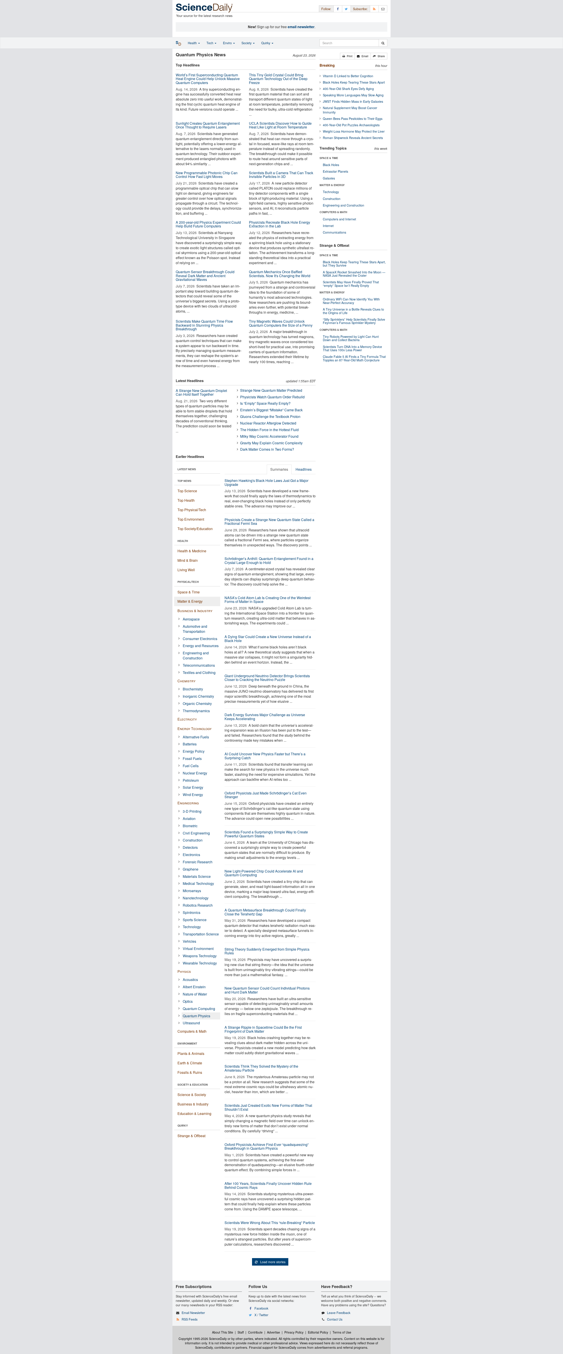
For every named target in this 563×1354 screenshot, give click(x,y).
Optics (188, 1001)
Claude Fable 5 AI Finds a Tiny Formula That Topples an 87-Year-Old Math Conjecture (354, 358)
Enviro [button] (228, 43)
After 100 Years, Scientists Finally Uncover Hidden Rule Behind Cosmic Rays (268, 1185)
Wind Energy (193, 794)
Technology (192, 926)
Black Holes (331, 165)
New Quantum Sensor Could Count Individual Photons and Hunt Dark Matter (267, 990)
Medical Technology (198, 883)
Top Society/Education (195, 528)
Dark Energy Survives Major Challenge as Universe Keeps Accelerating (265, 716)
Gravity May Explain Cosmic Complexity (271, 442)
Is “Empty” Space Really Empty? (265, 403)
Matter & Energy (190, 601)
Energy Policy (194, 751)
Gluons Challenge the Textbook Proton (270, 416)
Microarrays (192, 890)
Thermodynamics (196, 710)
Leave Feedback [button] (338, 1312)
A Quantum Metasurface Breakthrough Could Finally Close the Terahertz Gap (265, 912)
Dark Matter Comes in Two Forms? (267, 449)
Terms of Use (342, 1332)
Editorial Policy (318, 1332)
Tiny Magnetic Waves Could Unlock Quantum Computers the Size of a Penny (281, 323)
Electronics (191, 854)
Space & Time (188, 592)
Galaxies (329, 178)
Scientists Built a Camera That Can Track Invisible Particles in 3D (281, 174)
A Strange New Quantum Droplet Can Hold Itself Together (201, 392)
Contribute (255, 1332)
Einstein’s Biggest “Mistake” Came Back (271, 409)
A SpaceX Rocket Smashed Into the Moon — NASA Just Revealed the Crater (354, 274)
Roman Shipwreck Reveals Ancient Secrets (353, 137)
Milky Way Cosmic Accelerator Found (269, 436)
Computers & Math (192, 1031)
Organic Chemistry (197, 703)
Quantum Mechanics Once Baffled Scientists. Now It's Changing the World (279, 273)
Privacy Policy (293, 1332)
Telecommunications (199, 665)
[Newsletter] (382, 8)
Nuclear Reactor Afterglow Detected (268, 423)
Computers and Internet (339, 219)
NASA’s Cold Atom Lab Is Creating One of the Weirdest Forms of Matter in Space (268, 599)
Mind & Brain (187, 560)
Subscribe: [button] (360, 9)
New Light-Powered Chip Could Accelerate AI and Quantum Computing (264, 873)
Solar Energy (193, 787)
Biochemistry (193, 689)
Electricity (187, 719)
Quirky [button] (266, 43)
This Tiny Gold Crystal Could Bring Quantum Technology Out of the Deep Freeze (278, 78)
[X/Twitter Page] (346, 8)
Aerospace (191, 619)
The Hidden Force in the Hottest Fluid (269, 429)
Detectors (190, 847)
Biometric (190, 825)
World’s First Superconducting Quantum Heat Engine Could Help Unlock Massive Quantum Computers (208, 78)
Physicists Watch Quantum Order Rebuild (272, 396)
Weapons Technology (200, 955)
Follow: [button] (326, 9)
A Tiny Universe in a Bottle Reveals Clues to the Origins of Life (353, 311)
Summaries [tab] (279, 469)
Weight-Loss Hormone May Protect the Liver (354, 131)
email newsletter (301, 26)
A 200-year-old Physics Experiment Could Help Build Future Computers (208, 224)
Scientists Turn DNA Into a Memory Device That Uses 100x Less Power (352, 348)
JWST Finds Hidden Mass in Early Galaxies (353, 101)
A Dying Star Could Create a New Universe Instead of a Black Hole (268, 638)
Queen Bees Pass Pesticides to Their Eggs (352, 118)
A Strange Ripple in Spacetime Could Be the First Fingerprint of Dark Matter (263, 1029)
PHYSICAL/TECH (188, 582)
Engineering (188, 802)
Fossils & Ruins (189, 1072)
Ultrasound (191, 1022)
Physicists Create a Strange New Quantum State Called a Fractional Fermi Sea (269, 521)
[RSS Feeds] (374, 8)
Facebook (261, 1308)
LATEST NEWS (186, 469)
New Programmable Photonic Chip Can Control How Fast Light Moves (207, 174)
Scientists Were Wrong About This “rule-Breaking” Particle (270, 1222)
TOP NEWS (184, 481)
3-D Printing (192, 811)
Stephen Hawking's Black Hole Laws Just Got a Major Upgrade (266, 482)
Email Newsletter (193, 1312)
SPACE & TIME (329, 158)
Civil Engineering (196, 833)
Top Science (187, 490)
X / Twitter (261, 1315)
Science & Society (191, 1094)
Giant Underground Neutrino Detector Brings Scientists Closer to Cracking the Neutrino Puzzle (267, 677)
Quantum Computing (199, 1008)
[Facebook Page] (337, 8)
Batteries (190, 744)
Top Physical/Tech (191, 509)
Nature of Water (195, 994)
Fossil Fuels (192, 758)
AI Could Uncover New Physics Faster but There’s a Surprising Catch (265, 755)
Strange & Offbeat (191, 1135)
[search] (383, 43)
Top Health (186, 500)
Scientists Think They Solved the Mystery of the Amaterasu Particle (261, 1068)
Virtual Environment (198, 948)
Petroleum (191, 780)
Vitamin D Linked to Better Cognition (348, 76)
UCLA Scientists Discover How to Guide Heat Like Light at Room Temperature (280, 125)
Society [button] (246, 43)
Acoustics (190, 979)
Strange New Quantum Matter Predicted (271, 390)
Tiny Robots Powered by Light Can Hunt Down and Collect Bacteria (351, 338)
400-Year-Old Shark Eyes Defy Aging (348, 88)
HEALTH (182, 541)
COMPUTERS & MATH (333, 212)
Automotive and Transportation (195, 629)
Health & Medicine (191, 550)
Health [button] (193, 43)
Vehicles (189, 941)
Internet (328, 225)
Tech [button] (210, 43)
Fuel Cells (191, 765)
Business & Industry (194, 610)
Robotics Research (198, 905)
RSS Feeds (189, 1319)
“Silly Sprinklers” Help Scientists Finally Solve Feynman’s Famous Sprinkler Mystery (354, 321)
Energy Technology (194, 728)
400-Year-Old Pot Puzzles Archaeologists (351, 125)
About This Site (222, 1332)
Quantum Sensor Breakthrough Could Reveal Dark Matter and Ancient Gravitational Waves (205, 275)
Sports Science (195, 919)
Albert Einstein (194, 986)
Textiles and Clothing (199, 672)
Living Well (186, 569)
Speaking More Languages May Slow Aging (353, 95)
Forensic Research (197, 861)
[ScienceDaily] (204, 7)
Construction (193, 840)
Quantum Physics (196, 1015)
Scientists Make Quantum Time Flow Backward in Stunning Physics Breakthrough (204, 325)
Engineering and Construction (196, 655)
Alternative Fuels (196, 736)
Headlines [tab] (304, 469)
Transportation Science (201, 934)
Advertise (273, 1332)
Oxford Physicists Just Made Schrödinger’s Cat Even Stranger (266, 795)
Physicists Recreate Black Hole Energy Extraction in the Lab (279, 224)
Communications (334, 232)
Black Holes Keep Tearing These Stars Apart (354, 82)
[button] (347, 56)
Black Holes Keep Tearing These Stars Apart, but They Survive (354, 263)
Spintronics (191, 912)
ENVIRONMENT (187, 1043)
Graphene (190, 869)
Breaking (327, 65)
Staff (241, 1332)
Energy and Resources (201, 645)
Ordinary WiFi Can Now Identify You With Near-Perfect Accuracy (351, 301)
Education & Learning (194, 1113)
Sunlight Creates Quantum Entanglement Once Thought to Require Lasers (208, 125)
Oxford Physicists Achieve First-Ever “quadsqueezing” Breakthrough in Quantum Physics (267, 1146)
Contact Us (334, 1319)
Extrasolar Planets (335, 171)
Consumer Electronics (200, 638)
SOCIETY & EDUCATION (192, 1085)
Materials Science (197, 876)
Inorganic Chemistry (198, 696)
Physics (184, 971)
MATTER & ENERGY (332, 185)
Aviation (189, 818)
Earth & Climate (189, 1062)
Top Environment (190, 519)
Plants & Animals (190, 1053)
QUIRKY (182, 1125)
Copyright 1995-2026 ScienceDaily (203, 1338)
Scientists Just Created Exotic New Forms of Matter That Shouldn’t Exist (268, 1107)
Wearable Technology (200, 963)
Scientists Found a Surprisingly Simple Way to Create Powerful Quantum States (266, 833)
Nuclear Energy (195, 773)
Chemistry (186, 680)
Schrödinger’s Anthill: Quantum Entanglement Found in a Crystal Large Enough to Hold (269, 560)
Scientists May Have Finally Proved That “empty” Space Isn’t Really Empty (351, 283)
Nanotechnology (195, 897)
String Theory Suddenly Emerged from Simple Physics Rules (267, 951)
